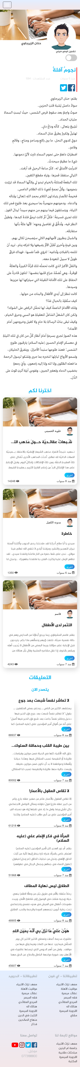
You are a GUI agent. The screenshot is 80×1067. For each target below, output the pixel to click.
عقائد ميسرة (69, 993)
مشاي (73, 1015)
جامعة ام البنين (68, 1048)
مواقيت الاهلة (69, 989)
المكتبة (72, 1061)
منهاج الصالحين (27, 1020)
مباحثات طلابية (67, 1052)
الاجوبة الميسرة (68, 1011)
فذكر (34, 1024)
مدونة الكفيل (53, 522)
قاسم (58, 614)
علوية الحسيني (52, 431)
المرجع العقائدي (67, 1002)
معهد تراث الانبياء (66, 984)
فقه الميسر (70, 997)
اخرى (69, 475)
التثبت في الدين (27, 1015)
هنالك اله (71, 1006)
